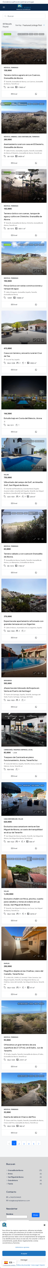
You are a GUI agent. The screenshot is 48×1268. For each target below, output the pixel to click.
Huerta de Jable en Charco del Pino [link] (20, 1117)
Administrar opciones (22, 1247)
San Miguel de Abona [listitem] (15, 1177)
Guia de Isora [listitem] (13, 1180)
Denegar (24, 1260)
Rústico (41, 34)
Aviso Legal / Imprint (38, 1265)
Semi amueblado (39, 930)
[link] (24, 47)
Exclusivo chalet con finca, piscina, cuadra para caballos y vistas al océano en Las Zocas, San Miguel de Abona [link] (23, 901)
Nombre (9, 1214)
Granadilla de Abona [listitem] (15, 1170)
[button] (44, 1225)
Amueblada (30, 441)
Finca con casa (28, 859)
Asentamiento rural (5, 104)
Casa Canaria (14, 104)
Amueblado (30, 647)
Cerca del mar (39, 441)
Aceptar (24, 1253)
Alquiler (7, 716)
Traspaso (14, 716)
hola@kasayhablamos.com (19, 1200)
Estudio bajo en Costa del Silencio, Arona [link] (23, 418)
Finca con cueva (34, 173)
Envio (35, 1215)
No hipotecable (23, 34)
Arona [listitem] (10, 1174)
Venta (31, 34)
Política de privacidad (23, 1265)
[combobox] (33, 25)
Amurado (20, 513)
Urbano (41, 104)
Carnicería (22, 716)
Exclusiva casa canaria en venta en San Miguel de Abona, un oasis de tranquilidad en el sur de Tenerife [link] (23, 829)
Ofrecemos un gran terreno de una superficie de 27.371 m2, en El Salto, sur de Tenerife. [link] (23, 1047)
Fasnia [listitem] (10, 1184)
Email (15, 94)
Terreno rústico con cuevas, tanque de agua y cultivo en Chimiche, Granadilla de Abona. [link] (23, 216)
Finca (36, 34)
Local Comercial (32, 716)
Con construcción (22, 104)
